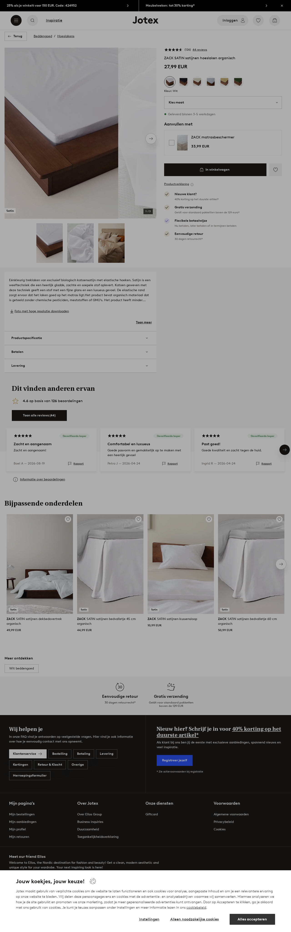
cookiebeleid (196, 907)
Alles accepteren (252, 919)
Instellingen (149, 919)
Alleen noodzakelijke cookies (194, 919)
